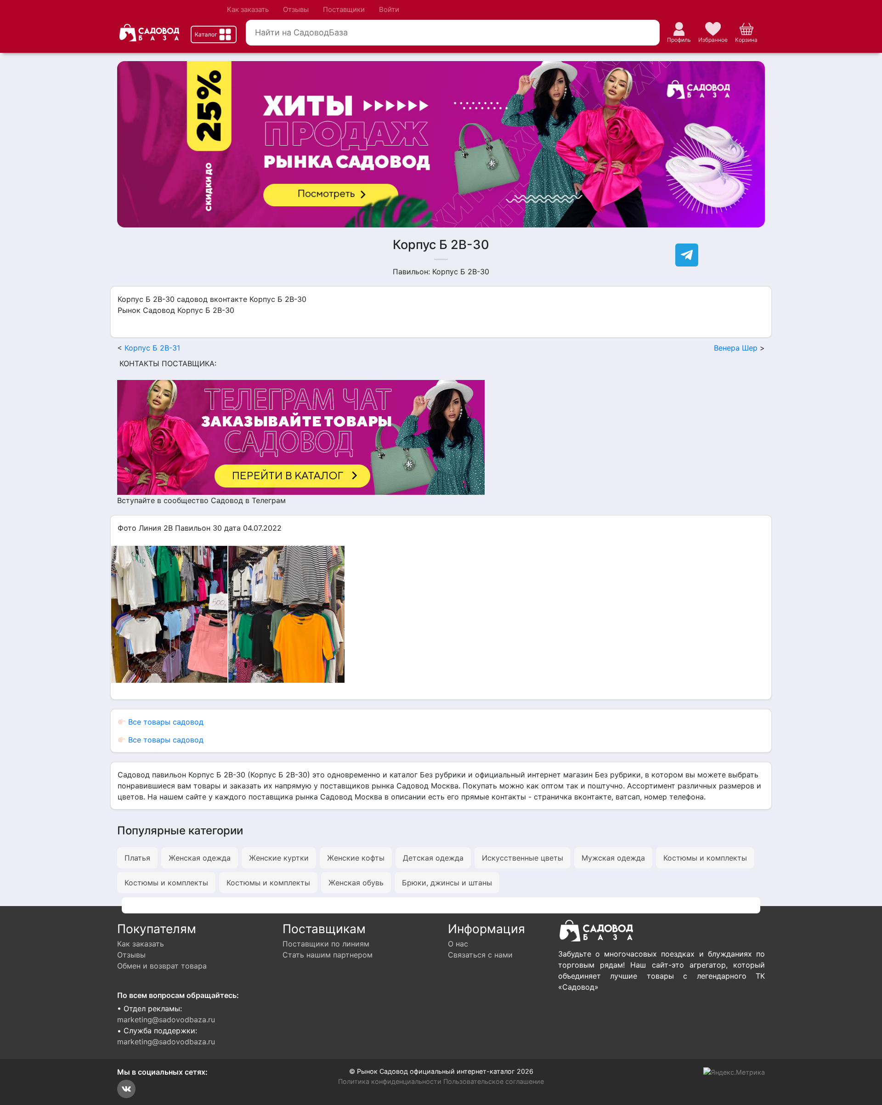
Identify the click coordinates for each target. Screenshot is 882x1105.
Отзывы (296, 9)
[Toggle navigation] (213, 34)
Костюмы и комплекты (705, 857)
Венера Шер (736, 347)
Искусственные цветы (522, 857)
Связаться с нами (480, 954)
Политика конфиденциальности (389, 1081)
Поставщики (344, 9)
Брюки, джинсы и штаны (447, 882)
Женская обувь (356, 882)
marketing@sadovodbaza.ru (166, 1019)
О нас (458, 943)
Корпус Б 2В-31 (152, 347)
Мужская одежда (613, 857)
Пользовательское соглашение (493, 1081)
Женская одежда (200, 857)
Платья (137, 857)
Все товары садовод (165, 721)
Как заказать (248, 9)
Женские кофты (355, 857)
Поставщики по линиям (326, 943)
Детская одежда (433, 857)
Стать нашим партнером (328, 954)
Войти (389, 9)
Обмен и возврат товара (162, 965)
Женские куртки (279, 857)
